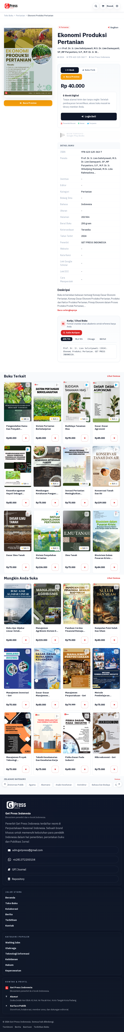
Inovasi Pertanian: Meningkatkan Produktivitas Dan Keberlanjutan (75, 495)
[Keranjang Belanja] (103, 6)
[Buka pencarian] (96, 6)
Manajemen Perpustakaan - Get (75, 694)
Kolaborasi (11, 908)
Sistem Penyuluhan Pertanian (46, 556)
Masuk (110, 6)
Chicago (91, 339)
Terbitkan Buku (41, 1027)
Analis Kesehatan (64, 785)
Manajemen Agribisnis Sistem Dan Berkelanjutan (47, 631)
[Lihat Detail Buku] (25, 438)
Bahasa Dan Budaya (101, 785)
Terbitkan (11, 919)
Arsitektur (81, 785)
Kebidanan (11, 959)
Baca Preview (29, 103)
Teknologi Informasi (17, 953)
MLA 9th (79, 339)
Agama (32, 785)
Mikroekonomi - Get (105, 757)
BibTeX (103, 339)
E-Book (70, 70)
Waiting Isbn (12, 942)
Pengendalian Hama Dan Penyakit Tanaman (16, 429)
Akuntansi (45, 785)
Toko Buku (8, 15)
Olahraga (10, 948)
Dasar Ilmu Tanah (15, 555)
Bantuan (27, 1027)
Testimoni (8, 1027)
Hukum (9, 964)
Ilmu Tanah (71, 555)
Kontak (9, 925)
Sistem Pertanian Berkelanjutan (45, 427)
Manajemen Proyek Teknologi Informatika (16, 760)
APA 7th (66, 339)
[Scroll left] (5, 784)
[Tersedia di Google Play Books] (86, 385)
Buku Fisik (90, 70)
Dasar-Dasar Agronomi (101, 427)
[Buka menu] (117, 6)
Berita (9, 914)
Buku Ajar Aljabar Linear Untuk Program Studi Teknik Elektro (15, 632)
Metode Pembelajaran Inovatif (102, 695)
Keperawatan (13, 970)
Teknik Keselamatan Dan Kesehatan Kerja (47, 759)
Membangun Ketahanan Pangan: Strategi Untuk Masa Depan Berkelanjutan (47, 495)
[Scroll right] (119, 784)
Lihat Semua (113, 376)
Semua (117, 779)
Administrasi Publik (14, 785)
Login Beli (90, 116)
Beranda (10, 897)
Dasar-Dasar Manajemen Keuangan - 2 (43, 695)
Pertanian (20, 15)
